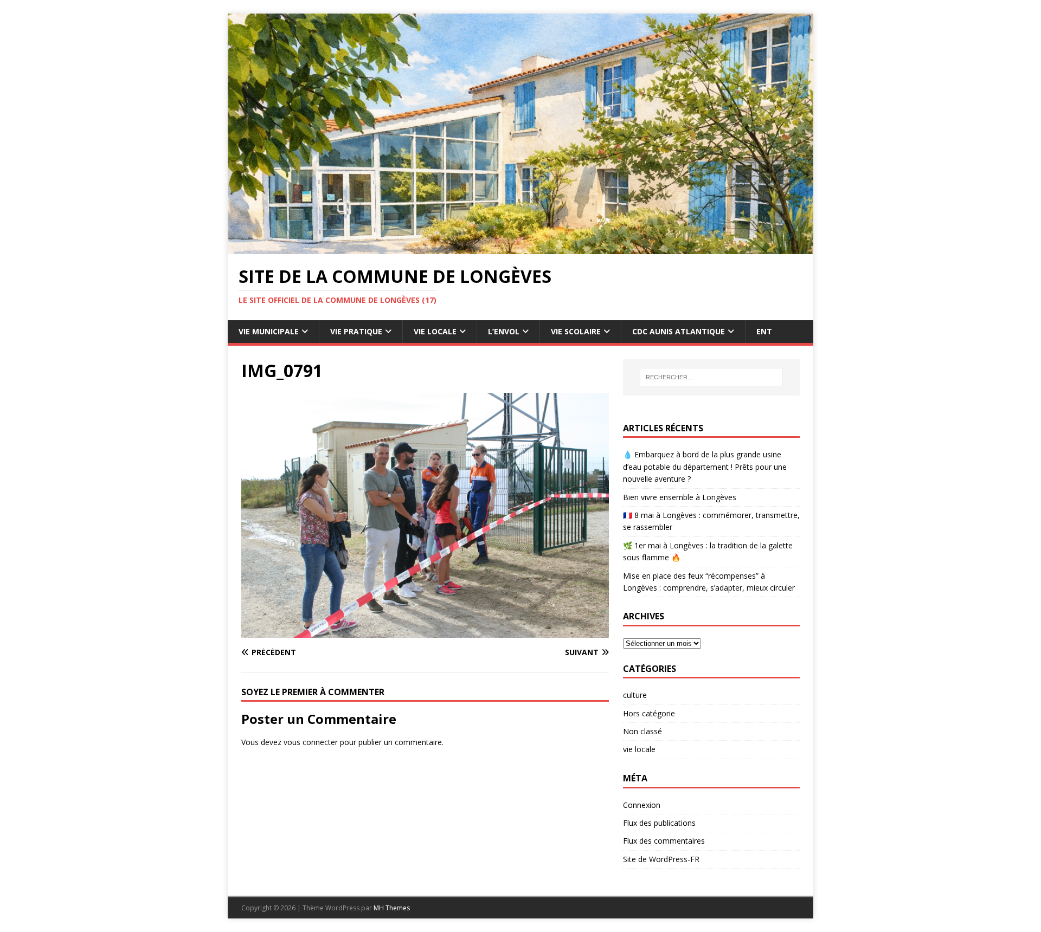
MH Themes (392, 907)
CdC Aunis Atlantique (678, 331)
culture (635, 695)
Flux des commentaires (664, 841)
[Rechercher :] (711, 377)
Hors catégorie (649, 713)
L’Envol (503, 331)
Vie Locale (435, 331)
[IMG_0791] (425, 631)
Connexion (641, 805)
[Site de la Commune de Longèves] (520, 248)
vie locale (639, 749)
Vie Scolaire (576, 331)
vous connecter (311, 742)
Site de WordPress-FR (661, 859)
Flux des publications (659, 823)
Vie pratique (356, 331)
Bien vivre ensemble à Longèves (679, 497)
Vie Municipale (269, 331)
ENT (764, 331)
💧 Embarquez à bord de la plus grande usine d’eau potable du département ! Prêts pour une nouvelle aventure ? (705, 466)
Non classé (642, 731)
